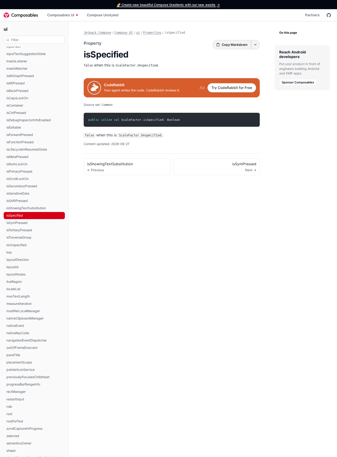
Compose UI (123, 32)
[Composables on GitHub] (328, 15)
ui (6, 29)
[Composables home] (21, 15)
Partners (312, 15)
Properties (152, 32)
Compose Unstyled (103, 15)
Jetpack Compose (97, 32)
